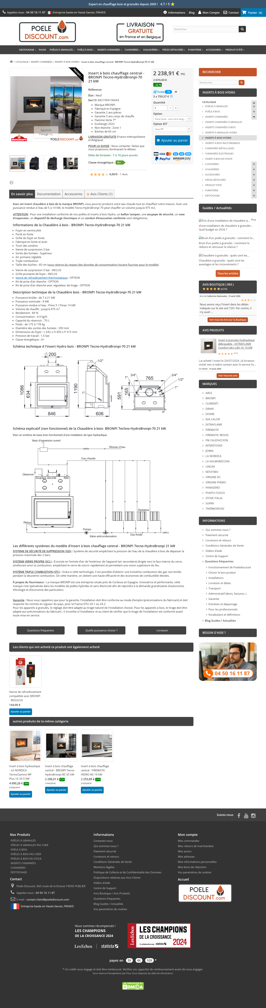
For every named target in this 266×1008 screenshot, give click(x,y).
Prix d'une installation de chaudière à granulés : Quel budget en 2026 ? (227, 224)
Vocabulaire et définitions (224, 614)
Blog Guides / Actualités (108, 904)
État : (91, 95)
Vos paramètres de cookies (110, 909)
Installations (215, 578)
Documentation (49, 194)
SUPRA (209, 503)
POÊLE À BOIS (85, 49)
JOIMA (209, 451)
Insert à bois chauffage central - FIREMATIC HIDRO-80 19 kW (95, 770)
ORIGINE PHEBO (215, 482)
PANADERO (212, 487)
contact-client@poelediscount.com (47, 899)
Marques (209, 384)
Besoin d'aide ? (214, 633)
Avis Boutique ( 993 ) (218, 285)
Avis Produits (121, 893)
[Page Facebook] (238, 815)
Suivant (11, 182)
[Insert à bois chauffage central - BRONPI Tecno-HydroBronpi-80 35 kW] (61, 746)
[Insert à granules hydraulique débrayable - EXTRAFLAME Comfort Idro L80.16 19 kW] (208, 345)
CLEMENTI (211, 403)
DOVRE (209, 414)
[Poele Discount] (91, 31)
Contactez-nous (103, 841)
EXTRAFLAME (213, 424)
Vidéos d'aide (213, 551)
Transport (214, 588)
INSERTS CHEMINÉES (108, 49)
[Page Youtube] (246, 815)
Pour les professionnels (223, 609)
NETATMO (211, 472)
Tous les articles (228, 273)
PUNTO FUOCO (215, 493)
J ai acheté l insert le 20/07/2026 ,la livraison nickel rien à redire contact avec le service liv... (227, 362)
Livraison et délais (219, 583)
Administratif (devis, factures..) (227, 593)
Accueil (183, 879)
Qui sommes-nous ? (217, 530)
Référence (95, 89)
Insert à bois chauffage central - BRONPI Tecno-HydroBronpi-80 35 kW (60, 770)
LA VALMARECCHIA (217, 461)
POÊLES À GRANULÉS (61, 49)
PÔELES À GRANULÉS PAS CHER (29, 845)
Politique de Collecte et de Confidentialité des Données (127, 872)
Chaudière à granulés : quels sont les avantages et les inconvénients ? (221, 262)
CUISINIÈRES (131, 49)
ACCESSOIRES (213, 49)
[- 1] (170, 108)
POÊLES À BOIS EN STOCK (26, 858)
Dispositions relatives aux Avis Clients (117, 877)
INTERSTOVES (213, 445)
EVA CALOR (212, 419)
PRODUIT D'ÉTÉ (233, 49)
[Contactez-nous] (228, 661)
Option (158, 113)
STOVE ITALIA (213, 498)
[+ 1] (175, 108)
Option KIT (160, 124)
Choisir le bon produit (222, 572)
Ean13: (92, 100)
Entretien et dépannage (222, 604)
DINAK (209, 408)
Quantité (159, 102)
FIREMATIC (212, 430)
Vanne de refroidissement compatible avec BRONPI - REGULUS (25, 696)
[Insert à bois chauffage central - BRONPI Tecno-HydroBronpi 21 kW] (17, 163)
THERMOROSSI (214, 508)
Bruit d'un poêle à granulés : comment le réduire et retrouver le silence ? (224, 245)
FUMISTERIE (194, 49)
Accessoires (74, 194)
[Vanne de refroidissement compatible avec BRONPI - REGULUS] (25, 671)
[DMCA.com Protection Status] (133, 985)
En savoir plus (22, 194)
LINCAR (210, 466)
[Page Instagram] (253, 815)
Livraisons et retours (218, 540)
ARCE (208, 393)
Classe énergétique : (101, 162)
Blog (192, 12)
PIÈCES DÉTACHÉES (172, 49)
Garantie (213, 599)
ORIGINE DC (213, 477)
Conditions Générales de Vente (224, 545)
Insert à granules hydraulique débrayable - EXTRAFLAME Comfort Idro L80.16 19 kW (236, 343)
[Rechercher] (242, 29)
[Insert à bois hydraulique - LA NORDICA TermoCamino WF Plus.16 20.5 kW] (25, 746)
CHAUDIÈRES (150, 49)
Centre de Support (216, 556)
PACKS (42, 49)
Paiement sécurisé (216, 535)
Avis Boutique (102, 893)
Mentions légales (104, 867)
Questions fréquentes (107, 898)
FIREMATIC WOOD (217, 435)
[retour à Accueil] (11, 62)
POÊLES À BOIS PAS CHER (26, 854)
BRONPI (210, 398)
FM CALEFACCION (216, 440)
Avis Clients (101, 194)
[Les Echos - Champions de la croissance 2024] (133, 936)
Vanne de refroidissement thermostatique (41, 277)
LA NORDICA (213, 456)
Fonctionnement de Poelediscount (229, 567)
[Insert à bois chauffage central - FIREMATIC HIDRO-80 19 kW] (97, 746)
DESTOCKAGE (26, 49)
